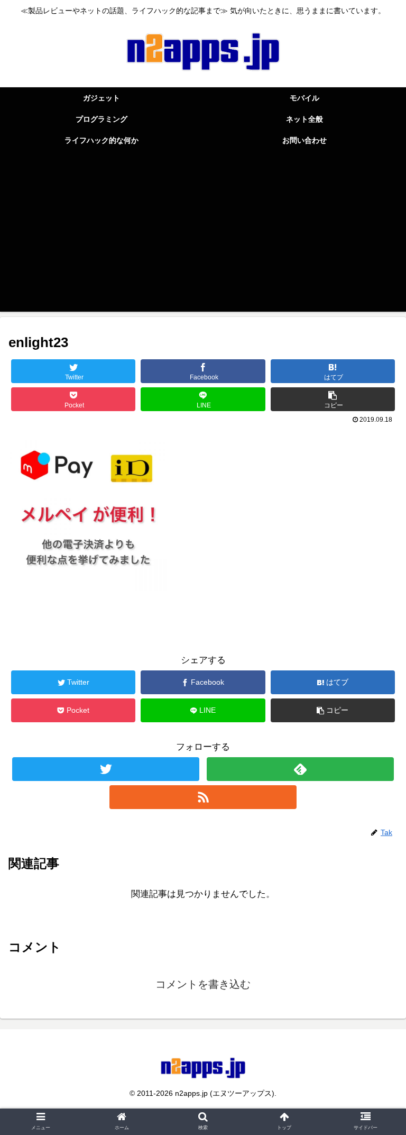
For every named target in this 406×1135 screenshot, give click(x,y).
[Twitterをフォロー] (105, 769)
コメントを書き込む (203, 984)
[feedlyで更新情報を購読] (300, 769)
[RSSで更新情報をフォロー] (202, 797)
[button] (375, 946)
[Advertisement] (203, 238)
